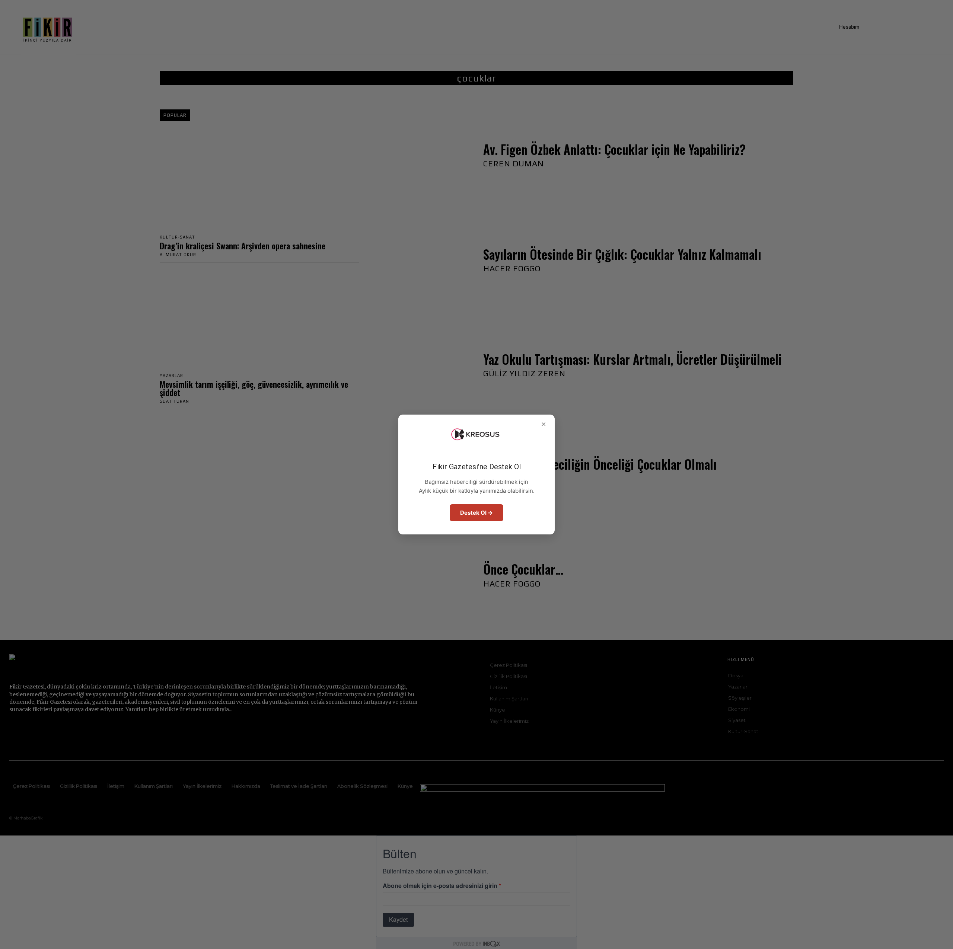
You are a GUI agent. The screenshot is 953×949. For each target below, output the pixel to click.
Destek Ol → (476, 512)
